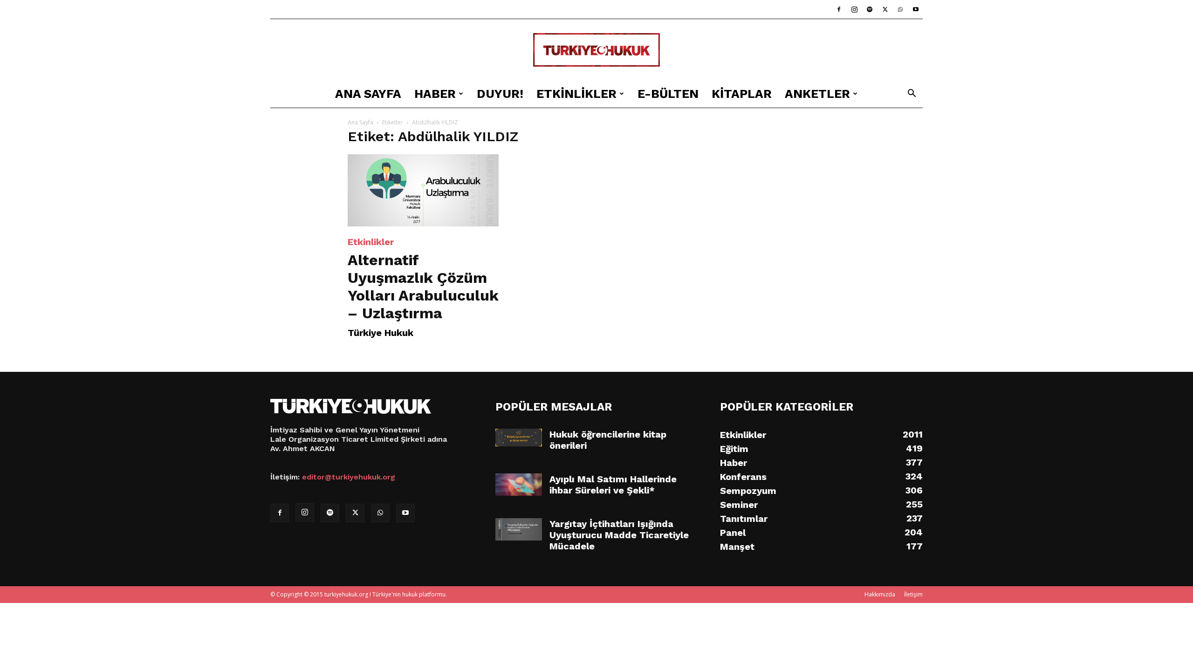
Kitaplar (742, 94)
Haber (435, 94)
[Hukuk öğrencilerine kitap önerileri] (518, 437)
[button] (911, 94)
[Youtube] (916, 9)
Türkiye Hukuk (380, 332)
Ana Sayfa (368, 94)
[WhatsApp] (900, 9)
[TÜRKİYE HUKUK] (596, 50)
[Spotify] (870, 9)
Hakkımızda (879, 594)
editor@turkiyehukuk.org (348, 476)
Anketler (817, 94)
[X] (885, 9)
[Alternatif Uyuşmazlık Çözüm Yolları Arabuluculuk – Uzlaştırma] (423, 190)
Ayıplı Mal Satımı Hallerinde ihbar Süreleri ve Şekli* (613, 484)
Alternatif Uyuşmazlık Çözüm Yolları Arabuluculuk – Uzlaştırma (423, 286)
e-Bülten (668, 94)
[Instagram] (854, 9)
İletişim (913, 594)
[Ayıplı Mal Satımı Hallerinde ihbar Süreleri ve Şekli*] (518, 484)
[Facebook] (839, 9)
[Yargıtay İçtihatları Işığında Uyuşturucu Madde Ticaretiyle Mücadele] (518, 529)
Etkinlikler (576, 94)
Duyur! (500, 94)
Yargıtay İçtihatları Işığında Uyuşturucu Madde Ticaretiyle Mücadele (619, 535)
